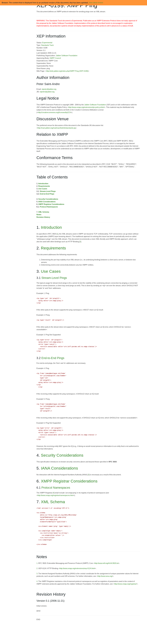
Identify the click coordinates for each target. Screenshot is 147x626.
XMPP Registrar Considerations (51, 204)
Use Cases (42, 189)
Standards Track (47, 45)
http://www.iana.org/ (104, 576)
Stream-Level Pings (48, 191)
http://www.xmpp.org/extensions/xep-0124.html (77, 568)
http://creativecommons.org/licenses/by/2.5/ (54, 112)
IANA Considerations (47, 202)
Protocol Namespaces (49, 207)
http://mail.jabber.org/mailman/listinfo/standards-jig (56, 128)
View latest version (96, 3)
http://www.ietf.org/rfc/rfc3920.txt (106, 563)
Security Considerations (48, 199)
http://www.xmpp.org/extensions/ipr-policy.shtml (86, 107)
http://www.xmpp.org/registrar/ (125, 584)
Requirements (44, 186)
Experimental (47, 43)
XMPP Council (55, 58)
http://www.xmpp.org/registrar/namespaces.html (55, 495)
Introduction (43, 183)
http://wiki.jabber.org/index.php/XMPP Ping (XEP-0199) (67, 71)
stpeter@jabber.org (49, 89)
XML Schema (43, 212)
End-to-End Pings (47, 194)
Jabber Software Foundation (66, 55)
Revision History (43, 217)
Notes (38, 214)
